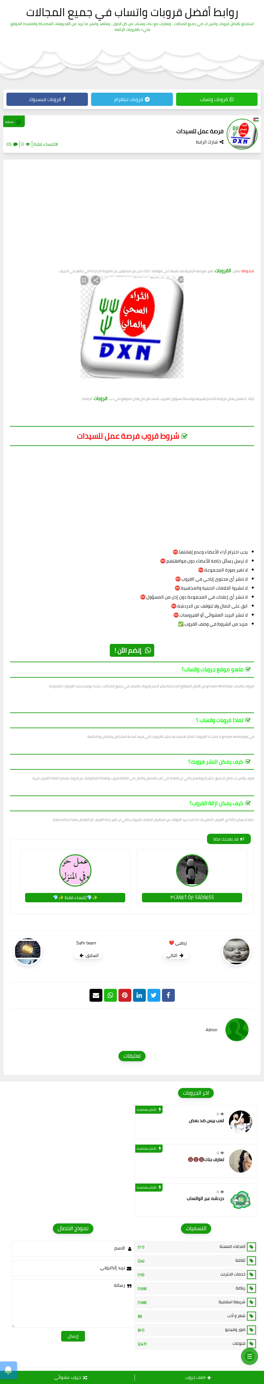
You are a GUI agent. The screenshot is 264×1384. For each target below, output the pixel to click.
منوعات (191, 1343)
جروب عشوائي (67, 1377)
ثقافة (191, 1260)
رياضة (191, 1288)
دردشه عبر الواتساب (205, 1198)
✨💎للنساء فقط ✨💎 (75, 897)
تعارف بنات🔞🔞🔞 (206, 1159)
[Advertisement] (132, 216)
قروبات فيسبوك (45, 99)
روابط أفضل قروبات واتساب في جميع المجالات (132, 12)
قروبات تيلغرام (128, 99)
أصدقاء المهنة (191, 1246)
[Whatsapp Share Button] (110, 995)
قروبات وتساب (214, 99)
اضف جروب (195, 1377)
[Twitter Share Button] (153, 995)
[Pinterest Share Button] (139, 995)
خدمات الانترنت (191, 1274)
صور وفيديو (191, 1329)
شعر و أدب (191, 1316)
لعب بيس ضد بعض (206, 1120)
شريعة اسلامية (191, 1302)
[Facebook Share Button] (168, 995)
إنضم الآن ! (128, 650)
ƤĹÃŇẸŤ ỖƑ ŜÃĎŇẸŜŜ (192, 897)
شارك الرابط (207, 142)
